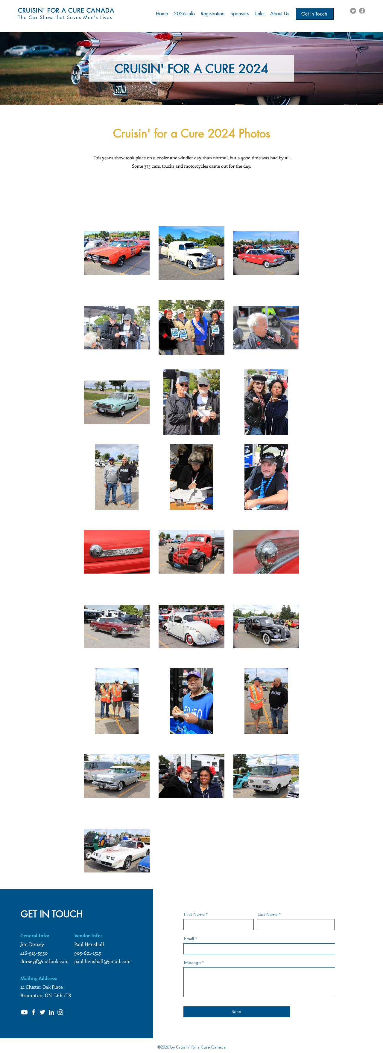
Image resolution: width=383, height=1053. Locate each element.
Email (189, 938)
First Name (194, 914)
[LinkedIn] (51, 1012)
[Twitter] (42, 1012)
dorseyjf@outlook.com (44, 961)
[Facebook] (33, 1012)
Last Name (268, 914)
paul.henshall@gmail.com (102, 961)
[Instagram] (60, 1012)
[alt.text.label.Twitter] (353, 11)
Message (192, 962)
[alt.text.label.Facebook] (362, 11)
